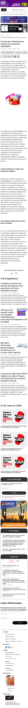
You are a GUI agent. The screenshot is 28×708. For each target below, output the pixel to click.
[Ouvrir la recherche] (14, 10)
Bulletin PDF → (12, 688)
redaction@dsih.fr (9, 670)
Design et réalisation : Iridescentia (13, 641)
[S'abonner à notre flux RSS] (12, 647)
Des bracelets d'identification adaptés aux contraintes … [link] (14, 38)
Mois (18, 561)
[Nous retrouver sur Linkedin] (6, 647)
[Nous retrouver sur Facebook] (9, 647)
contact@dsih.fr (9, 665)
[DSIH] (14, 697)
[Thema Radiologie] (14, 703)
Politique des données (8, 497)
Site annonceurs (9, 663)
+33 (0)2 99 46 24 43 (10, 658)
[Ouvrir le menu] (25, 10)
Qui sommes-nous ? (10, 634)
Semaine (11, 561)
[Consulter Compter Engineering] (14, 3)
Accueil (2, 35)
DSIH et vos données (10, 639)
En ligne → (11, 691)
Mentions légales (9, 636)
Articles (7, 35)
